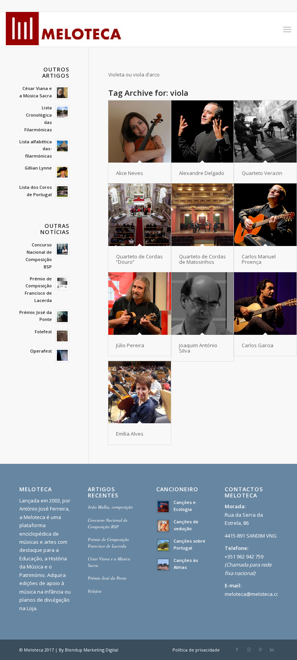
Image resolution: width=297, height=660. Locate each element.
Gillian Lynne (38, 168)
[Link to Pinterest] (260, 649)
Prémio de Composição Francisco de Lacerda (108, 542)
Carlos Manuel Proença (259, 259)
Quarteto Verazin (262, 173)
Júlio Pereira (130, 345)
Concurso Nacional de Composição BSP (108, 523)
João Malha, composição (110, 507)
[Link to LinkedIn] (272, 649)
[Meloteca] (64, 29)
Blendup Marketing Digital (91, 650)
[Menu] (287, 29)
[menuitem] (287, 29)
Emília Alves (129, 433)
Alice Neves (129, 173)
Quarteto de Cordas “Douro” (139, 259)
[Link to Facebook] (237, 649)
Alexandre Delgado (201, 173)
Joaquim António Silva (198, 348)
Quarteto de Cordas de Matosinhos (202, 259)
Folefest (43, 331)
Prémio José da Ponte (107, 578)
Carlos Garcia (257, 345)
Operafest (41, 351)
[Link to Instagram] (248, 649)
